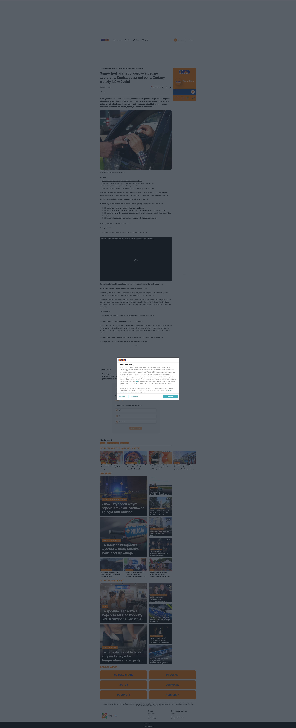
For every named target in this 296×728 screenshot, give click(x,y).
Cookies (129, 392)
